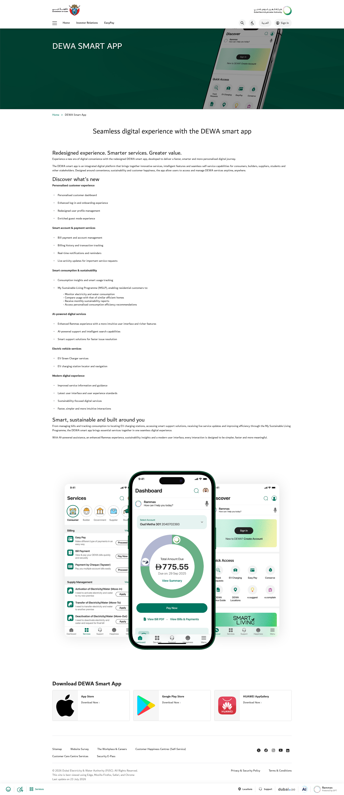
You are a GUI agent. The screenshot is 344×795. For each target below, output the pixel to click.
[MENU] (54, 23)
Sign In (285, 23)
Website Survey (79, 749)
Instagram (274, 749)
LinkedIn (288, 749)
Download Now (89, 702)
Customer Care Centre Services (70, 756)
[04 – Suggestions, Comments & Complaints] (18, 789)
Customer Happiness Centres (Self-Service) (160, 749)
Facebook (266, 749)
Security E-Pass (106, 756)
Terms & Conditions (280, 770)
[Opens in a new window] (66, 10)
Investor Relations (87, 22)
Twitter (259, 751)
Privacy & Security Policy (245, 770)
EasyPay (109, 22)
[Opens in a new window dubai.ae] (285, 789)
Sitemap (57, 749)
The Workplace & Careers (112, 749)
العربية (265, 22)
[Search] (242, 23)
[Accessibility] (252, 23)
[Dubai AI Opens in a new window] (303, 789)
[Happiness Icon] (7, 789)
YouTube (281, 749)
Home (66, 22)
